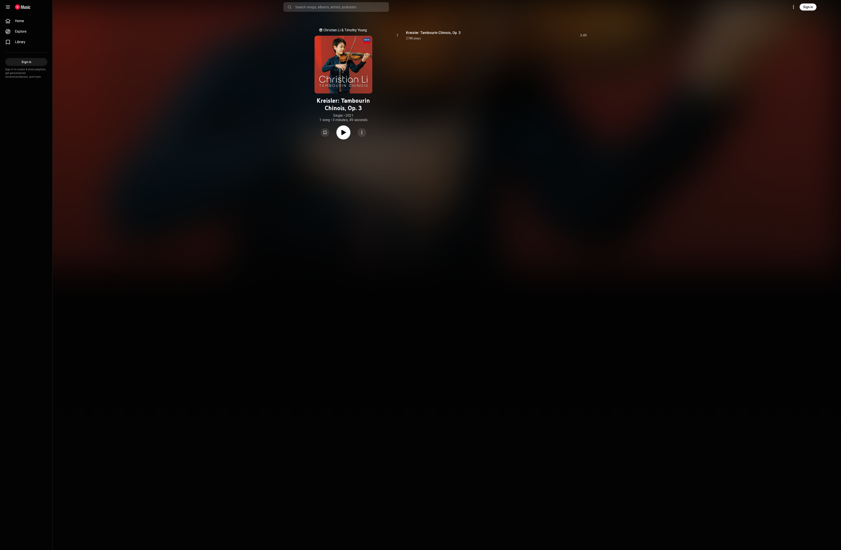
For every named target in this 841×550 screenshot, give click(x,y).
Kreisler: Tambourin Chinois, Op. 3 (433, 33)
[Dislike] (559, 35)
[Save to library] (325, 132)
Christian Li (332, 30)
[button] (325, 132)
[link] (26, 21)
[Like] (550, 35)
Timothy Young (356, 30)
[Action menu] (361, 132)
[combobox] (342, 7)
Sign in (808, 7)
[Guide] (8, 7)
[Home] (22, 7)
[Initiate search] (289, 7)
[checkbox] (583, 35)
